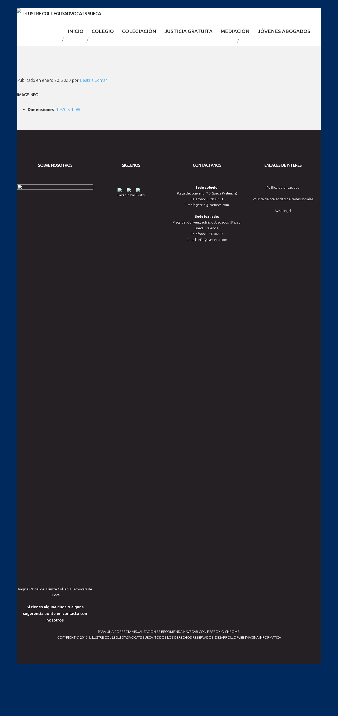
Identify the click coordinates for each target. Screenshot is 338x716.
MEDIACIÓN (235, 31)
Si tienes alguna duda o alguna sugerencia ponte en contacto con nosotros (55, 613)
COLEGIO (103, 31)
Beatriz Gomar (93, 80)
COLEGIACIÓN (139, 31)
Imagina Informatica (263, 637)
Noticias (75, 40)
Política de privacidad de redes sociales (283, 199)
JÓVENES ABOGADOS (284, 31)
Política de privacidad (282, 187)
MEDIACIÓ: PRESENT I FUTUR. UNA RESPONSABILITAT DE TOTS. (163, 40)
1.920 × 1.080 (69, 109)
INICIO (75, 31)
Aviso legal (283, 210)
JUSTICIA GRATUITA (189, 31)
